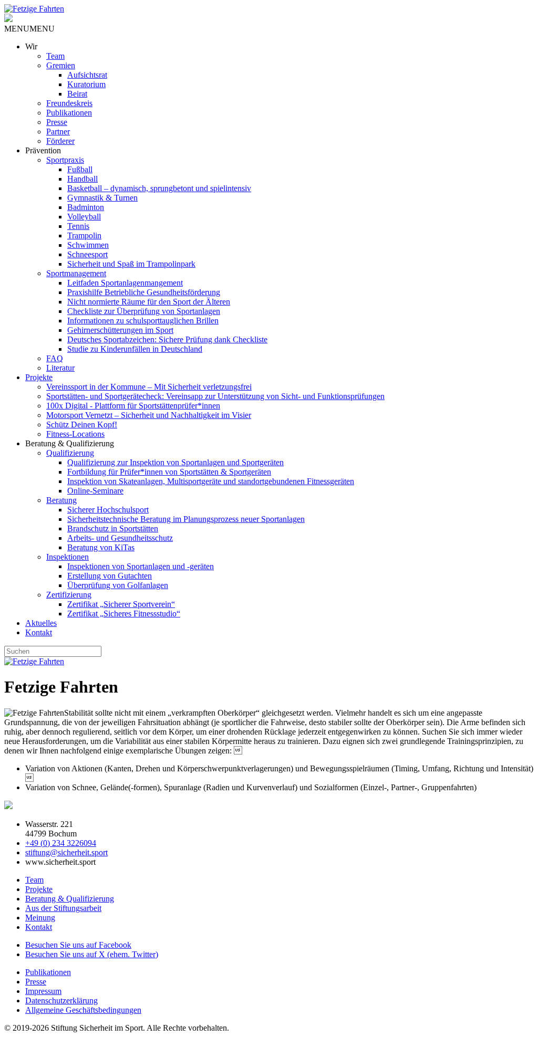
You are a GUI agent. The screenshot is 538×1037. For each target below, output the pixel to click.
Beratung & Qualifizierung (69, 898)
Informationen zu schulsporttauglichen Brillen (143, 320)
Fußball (79, 169)
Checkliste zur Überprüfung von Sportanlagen (143, 311)
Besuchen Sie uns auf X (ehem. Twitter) (91, 954)
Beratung (61, 500)
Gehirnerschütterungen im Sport (120, 330)
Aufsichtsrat (87, 74)
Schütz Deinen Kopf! (81, 424)
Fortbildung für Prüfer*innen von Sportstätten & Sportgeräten (169, 471)
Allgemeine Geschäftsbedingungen (83, 1009)
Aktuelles (41, 623)
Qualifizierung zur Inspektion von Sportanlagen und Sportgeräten (175, 462)
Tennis (78, 226)
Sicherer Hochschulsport (108, 509)
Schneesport (87, 254)
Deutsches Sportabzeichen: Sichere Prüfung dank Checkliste (167, 339)
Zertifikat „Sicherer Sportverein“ (121, 604)
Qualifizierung (70, 452)
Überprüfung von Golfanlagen (117, 585)
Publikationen (69, 112)
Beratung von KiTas (100, 547)
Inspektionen (67, 556)
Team (55, 55)
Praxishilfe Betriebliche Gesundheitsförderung (143, 292)
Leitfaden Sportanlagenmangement (125, 282)
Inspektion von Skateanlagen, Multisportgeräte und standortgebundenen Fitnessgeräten (210, 481)
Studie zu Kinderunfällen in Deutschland (134, 348)
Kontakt (38, 632)
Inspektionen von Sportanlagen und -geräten (140, 566)
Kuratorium (86, 84)
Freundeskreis (69, 103)
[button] (29, 28)
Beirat (77, 93)
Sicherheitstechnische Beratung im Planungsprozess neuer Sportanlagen (186, 519)
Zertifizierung (68, 594)
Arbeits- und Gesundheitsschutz (120, 537)
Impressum (43, 991)
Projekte (39, 377)
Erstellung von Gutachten (109, 575)
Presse (56, 122)
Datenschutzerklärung (61, 1000)
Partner (58, 131)
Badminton (85, 207)
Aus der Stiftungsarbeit (63, 908)
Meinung (40, 917)
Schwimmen (88, 244)
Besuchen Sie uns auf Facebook (78, 944)
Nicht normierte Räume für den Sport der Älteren (148, 301)
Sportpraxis (65, 159)
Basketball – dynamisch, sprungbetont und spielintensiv (159, 188)
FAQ (54, 358)
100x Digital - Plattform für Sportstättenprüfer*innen (133, 405)
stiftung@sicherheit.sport (66, 852)
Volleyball (84, 216)
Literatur (60, 367)
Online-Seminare (95, 490)
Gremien (60, 65)
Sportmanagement (76, 273)
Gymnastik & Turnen (102, 197)
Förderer (60, 141)
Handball (82, 178)
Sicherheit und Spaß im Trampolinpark (131, 263)
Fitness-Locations (75, 434)
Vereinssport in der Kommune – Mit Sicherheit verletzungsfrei (149, 386)
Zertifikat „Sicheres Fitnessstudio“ (123, 613)
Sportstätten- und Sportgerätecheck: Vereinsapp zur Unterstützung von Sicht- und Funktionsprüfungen (215, 396)
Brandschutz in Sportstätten (112, 528)
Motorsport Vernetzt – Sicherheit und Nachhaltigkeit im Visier (148, 415)
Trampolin (84, 235)
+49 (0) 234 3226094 (60, 843)
